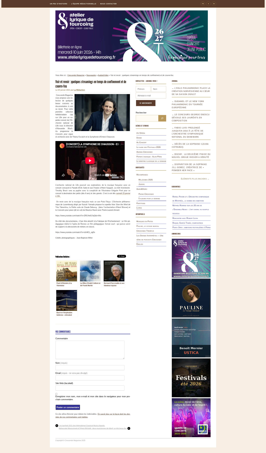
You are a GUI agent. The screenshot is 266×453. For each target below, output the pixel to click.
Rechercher (141, 112)
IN (214, 3)
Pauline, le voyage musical (147, 226)
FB (203, 3)
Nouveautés (91, 75)
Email (71, 373)
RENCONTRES (176, 187)
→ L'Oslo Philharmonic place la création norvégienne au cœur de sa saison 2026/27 (191, 91)
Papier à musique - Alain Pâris (149, 156)
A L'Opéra (140, 133)
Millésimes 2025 (146, 180)
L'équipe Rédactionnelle (83, 4)
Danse (139, 138)
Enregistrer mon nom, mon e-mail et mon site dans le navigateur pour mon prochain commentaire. (92, 398)
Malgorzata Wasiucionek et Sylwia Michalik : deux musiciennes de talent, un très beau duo (93, 428)
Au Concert (141, 142)
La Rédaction (79, 90)
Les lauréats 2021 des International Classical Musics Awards (82, 426)
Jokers (141, 184)
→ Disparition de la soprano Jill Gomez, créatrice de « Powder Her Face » (189, 167)
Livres (139, 208)
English (139, 244)
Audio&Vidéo (103, 75)
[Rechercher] (162, 118)
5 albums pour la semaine (149, 198)
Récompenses (142, 175)
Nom (61, 363)
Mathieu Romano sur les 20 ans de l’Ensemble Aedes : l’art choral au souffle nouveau (190, 209)
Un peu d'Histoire (58, 4)
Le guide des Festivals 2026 (148, 147)
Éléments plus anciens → (195, 179)
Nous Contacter (108, 4)
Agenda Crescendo (144, 152)
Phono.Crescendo (146, 194)
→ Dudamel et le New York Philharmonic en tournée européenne (188, 104)
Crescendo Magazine (75, 75)
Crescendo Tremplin (145, 231)
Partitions (140, 203)
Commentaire (61, 338)
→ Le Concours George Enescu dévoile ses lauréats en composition (190, 118)
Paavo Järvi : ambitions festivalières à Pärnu (191, 227)
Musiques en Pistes (144, 221)
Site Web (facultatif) (64, 383)
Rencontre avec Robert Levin (185, 218)
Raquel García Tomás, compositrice (187, 223)
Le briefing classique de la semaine (151, 161)
